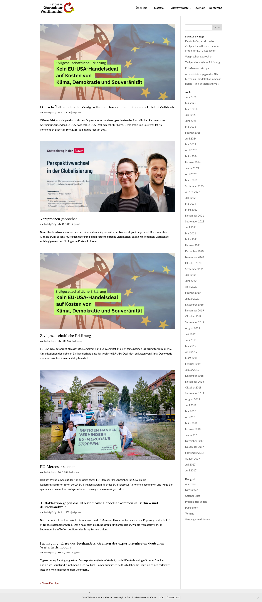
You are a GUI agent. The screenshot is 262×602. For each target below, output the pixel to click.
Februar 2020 (193, 292)
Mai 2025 (190, 127)
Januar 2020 (192, 299)
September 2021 (194, 221)
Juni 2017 (190, 470)
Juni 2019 (190, 340)
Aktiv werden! (180, 8)
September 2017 (194, 453)
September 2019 (194, 322)
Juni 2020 (190, 281)
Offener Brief (192, 496)
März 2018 (191, 423)
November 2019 (194, 310)
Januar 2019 (192, 370)
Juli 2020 (190, 275)
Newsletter (191, 490)
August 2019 (192, 328)
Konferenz (215, 8)
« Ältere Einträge (49, 583)
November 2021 (194, 215)
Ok (161, 597)
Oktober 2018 (193, 387)
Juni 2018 (190, 405)
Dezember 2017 (194, 441)
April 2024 (191, 150)
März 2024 (191, 156)
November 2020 (194, 257)
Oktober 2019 (193, 316)
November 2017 (194, 447)
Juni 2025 (190, 121)
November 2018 (194, 381)
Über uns (141, 8)
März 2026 (191, 109)
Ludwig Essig (50, 113)
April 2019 (191, 352)
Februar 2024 (193, 162)
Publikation (191, 507)
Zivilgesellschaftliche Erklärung (65, 335)
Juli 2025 (190, 115)
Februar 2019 (193, 364)
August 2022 (192, 192)
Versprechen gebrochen (59, 218)
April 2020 (191, 287)
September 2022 (194, 186)
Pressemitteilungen (196, 502)
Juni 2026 (190, 97)
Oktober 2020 (193, 263)
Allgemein (76, 113)
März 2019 (191, 358)
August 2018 (192, 399)
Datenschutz (173, 597)
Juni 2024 (190, 138)
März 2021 (191, 239)
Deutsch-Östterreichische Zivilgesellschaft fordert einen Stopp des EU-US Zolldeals (107, 106)
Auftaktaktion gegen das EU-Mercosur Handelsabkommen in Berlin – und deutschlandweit (99, 504)
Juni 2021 (190, 227)
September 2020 (194, 269)
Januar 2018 (192, 435)
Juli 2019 (190, 334)
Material (159, 8)
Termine (189, 513)
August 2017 (192, 458)
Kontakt (200, 8)
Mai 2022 (190, 204)
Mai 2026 (190, 103)
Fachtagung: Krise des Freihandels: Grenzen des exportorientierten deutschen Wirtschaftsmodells (102, 545)
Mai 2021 (190, 233)
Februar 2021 (193, 245)
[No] (258, 597)
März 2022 (191, 210)
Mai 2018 (190, 411)
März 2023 (191, 180)
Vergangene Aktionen (197, 519)
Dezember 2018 (194, 376)
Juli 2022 (190, 198)
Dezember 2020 (194, 251)
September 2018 (194, 393)
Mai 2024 (190, 144)
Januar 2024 (192, 168)
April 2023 (191, 174)
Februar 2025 (193, 132)
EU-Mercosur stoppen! (58, 466)
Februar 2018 (193, 429)
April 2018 (191, 417)
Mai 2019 (190, 346)
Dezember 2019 (194, 304)
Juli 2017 (190, 464)
